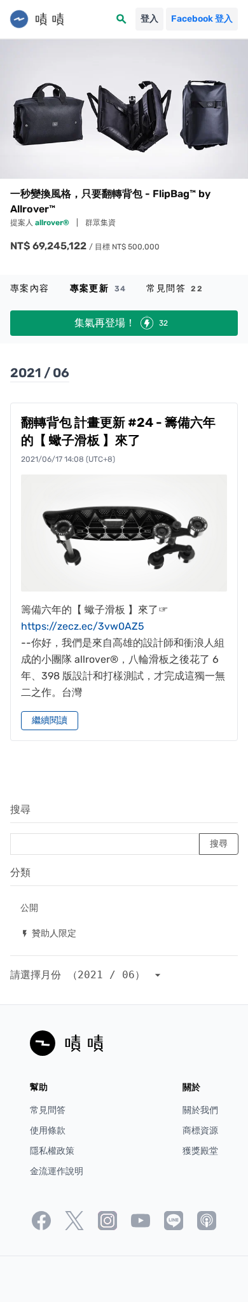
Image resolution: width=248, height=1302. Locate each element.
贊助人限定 (48, 933)
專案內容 (30, 288)
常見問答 (174, 288)
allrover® (53, 222)
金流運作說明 (56, 1171)
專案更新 (98, 288)
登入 (149, 18)
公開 (29, 907)
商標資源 (200, 1130)
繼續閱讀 (49, 720)
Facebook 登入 (202, 18)
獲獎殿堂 (200, 1151)
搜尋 (20, 809)
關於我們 (200, 1110)
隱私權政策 (52, 1151)
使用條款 (47, 1130)
